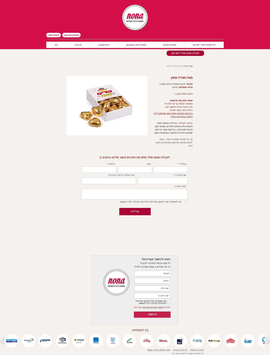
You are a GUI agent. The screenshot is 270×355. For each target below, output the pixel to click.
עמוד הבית (188, 65)
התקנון (160, 307)
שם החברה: (180, 175)
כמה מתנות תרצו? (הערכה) (121, 175)
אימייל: (183, 164)
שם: (149, 164)
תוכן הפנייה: (180, 186)
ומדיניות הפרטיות (150, 307)
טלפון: (112, 164)
